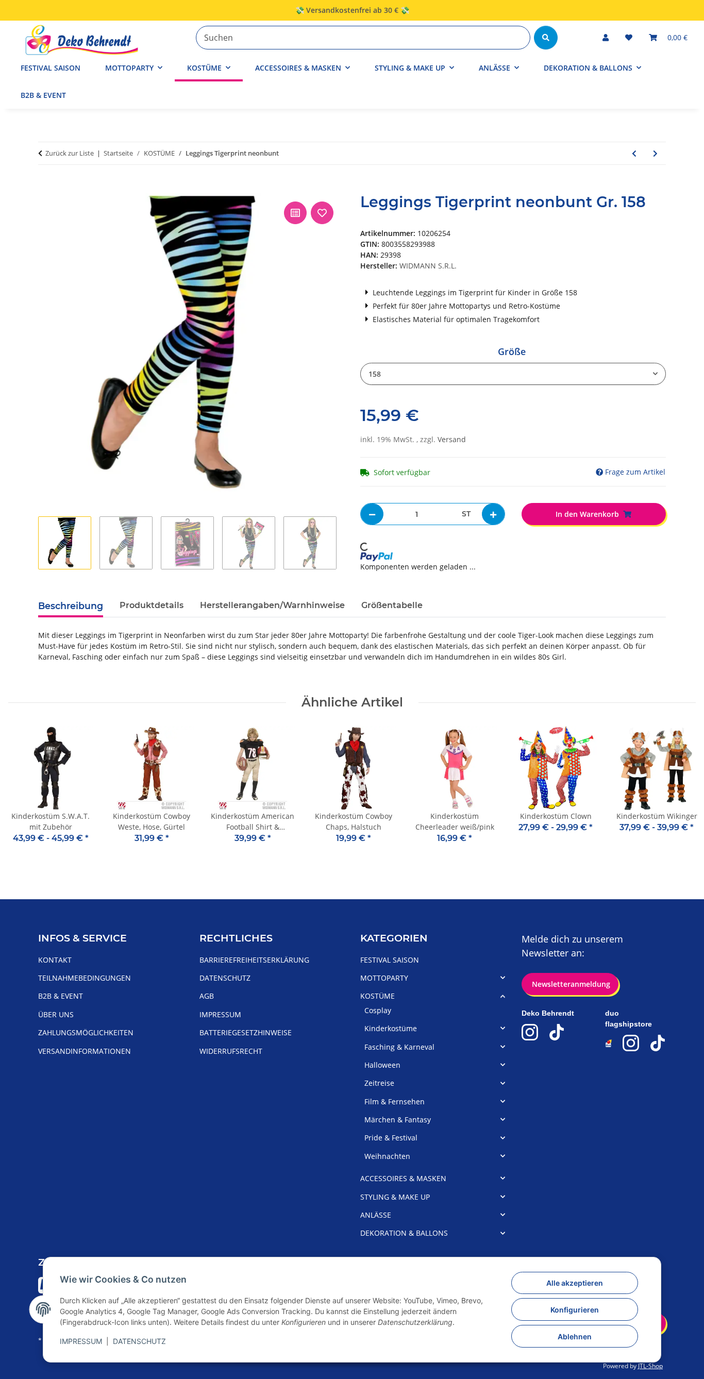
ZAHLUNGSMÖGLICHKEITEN (85, 1032)
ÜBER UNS (56, 1014)
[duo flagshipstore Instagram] (631, 1043)
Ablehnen (575, 1336)
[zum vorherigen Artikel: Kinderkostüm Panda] (634, 153)
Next (679, 792)
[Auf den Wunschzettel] (322, 212)
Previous (25, 792)
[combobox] (513, 374)
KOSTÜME (377, 996)
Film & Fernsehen (394, 1101)
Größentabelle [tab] (392, 605)
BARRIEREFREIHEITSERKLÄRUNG (254, 960)
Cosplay (377, 1010)
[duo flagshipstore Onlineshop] (609, 1043)
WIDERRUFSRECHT (230, 1051)
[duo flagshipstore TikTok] (657, 1043)
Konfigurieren (574, 1309)
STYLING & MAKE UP (395, 1197)
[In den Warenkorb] (46, 187)
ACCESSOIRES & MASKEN (403, 1178)
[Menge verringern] (372, 514)
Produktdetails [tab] (151, 605)
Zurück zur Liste (69, 153)
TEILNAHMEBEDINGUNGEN (84, 978)
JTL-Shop (650, 1365)
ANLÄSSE (375, 1215)
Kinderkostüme (390, 1028)
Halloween (382, 1065)
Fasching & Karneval (399, 1047)
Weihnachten (387, 1156)
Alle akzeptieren (574, 1283)
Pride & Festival (390, 1137)
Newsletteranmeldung (570, 984)
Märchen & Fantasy (397, 1119)
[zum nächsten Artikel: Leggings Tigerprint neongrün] (655, 153)
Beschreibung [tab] (70, 605)
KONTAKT (55, 960)
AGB (206, 996)
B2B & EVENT (43, 95)
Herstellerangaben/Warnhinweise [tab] (272, 605)
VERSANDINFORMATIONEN (84, 1051)
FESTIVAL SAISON (389, 960)
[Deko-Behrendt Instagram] (530, 1032)
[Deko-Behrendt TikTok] (556, 1032)
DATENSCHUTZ (139, 1341)
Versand (452, 439)
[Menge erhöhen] (493, 514)
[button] (605, 37)
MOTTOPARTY (384, 978)
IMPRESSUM (81, 1341)
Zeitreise (379, 1083)
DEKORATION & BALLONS (404, 1233)
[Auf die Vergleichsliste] (295, 212)
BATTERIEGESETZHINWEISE (245, 1032)
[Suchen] (546, 37)
